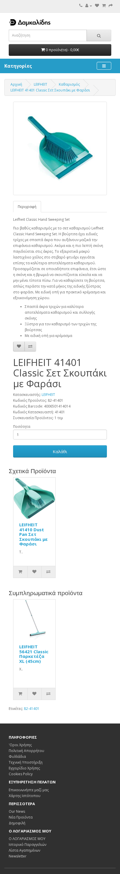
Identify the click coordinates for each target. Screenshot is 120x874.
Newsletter (18, 856)
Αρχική (16, 84)
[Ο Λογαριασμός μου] (88, 5)
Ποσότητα (21, 426)
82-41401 (31, 708)
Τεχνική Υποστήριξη (26, 762)
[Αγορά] (111, 5)
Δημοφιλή (17, 823)
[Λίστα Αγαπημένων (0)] (97, 5)
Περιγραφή (27, 206)
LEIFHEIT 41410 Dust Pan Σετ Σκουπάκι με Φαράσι (33, 534)
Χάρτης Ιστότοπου (24, 795)
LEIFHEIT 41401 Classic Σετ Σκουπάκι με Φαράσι (50, 90)
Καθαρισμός (69, 84)
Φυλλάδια (17, 756)
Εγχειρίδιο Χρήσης (24, 768)
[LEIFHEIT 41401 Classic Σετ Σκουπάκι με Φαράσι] (60, 148)
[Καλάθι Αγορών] (104, 5)
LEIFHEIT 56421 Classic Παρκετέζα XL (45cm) (33, 654)
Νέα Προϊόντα (21, 817)
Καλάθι (60, 451)
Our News (17, 811)
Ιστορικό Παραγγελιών (27, 844)
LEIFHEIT (40, 84)
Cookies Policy (21, 773)
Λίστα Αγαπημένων (24, 850)
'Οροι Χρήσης (20, 744)
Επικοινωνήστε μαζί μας (29, 789)
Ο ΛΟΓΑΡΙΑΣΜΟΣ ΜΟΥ (27, 838)
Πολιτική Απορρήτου (26, 750)
